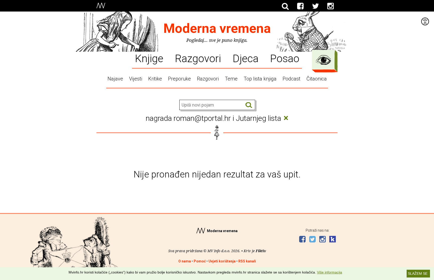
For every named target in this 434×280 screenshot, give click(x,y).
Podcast (291, 79)
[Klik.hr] (332, 239)
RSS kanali (247, 261)
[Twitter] (315, 6)
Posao (284, 58)
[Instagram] (330, 6)
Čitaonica (316, 79)
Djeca (245, 58)
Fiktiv (261, 250)
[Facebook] (300, 6)
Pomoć (200, 261)
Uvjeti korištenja (222, 261)
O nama (184, 261)
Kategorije (323, 60)
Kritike (155, 79)
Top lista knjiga (260, 79)
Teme (231, 79)
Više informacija (329, 272)
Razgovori (198, 58)
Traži (248, 105)
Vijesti (135, 79)
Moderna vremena (217, 28)
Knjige (149, 58)
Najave (115, 79)
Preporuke (179, 79)
